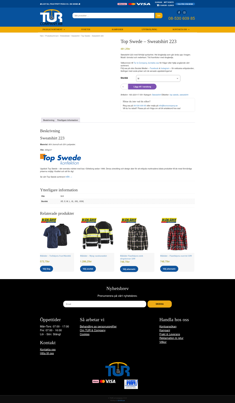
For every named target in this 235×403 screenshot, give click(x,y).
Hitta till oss (47, 353)
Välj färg (46, 268)
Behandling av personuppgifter (98, 326)
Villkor (163, 342)
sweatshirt (184, 94)
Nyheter (85, 29)
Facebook (154, 68)
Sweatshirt (75, 35)
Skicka (160, 303)
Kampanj (164, 330)
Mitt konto (169, 2)
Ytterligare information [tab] (67, 120)
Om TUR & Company (93, 330)
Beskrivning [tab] (48, 120)
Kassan (158, 2)
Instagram (165, 68)
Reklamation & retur (171, 338)
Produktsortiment (52, 29)
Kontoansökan (168, 326)
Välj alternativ (129, 269)
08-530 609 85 (181, 18)
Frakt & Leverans (169, 334)
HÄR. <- (69, 176)
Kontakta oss (180, 29)
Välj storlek (88, 268)
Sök (158, 15)
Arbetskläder (65, 35)
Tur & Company (140, 62)
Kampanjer (117, 29)
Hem (42, 35)
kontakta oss (153, 62)
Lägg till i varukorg (142, 86)
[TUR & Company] (51, 17)
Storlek (124, 77)
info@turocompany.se (168, 105)
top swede (174, 94)
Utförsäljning (149, 29)
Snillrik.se (121, 400)
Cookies (84, 334)
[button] (60, 159)
